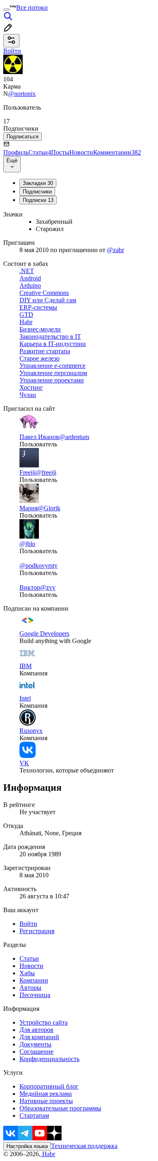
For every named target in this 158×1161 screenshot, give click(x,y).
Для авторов (36, 1029)
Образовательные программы (60, 1108)
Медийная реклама (45, 1093)
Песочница (34, 994)
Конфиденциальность (49, 1058)
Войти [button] (12, 50)
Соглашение (36, 1051)
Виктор (29, 587)
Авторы (30, 987)
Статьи (39, 152)
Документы (35, 1044)
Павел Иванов (39, 436)
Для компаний (39, 1037)
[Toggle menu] (6, 9)
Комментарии (117, 152)
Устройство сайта (43, 1022)
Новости (81, 152)
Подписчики (37, 192)
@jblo (27, 543)
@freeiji (46, 472)
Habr (48, 1153)
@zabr (115, 249)
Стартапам (34, 1115)
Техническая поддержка (84, 1145)
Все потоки (32, 7)
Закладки (38, 183)
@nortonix (22, 93)
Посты (60, 152)
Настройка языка (27, 1146)
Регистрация (36, 931)
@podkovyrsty (38, 565)
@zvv (48, 587)
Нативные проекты (46, 1100)
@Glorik (49, 508)
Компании (33, 980)
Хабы (27, 973)
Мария (28, 508)
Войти (28, 923)
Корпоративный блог (49, 1086)
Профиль (15, 152)
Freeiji (27, 472)
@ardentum (74, 436)
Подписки (38, 200)
